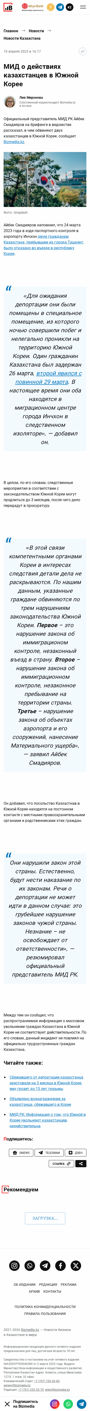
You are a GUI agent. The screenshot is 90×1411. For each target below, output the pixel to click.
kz (70, 7)
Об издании (25, 1284)
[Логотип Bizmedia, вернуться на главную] (8, 7)
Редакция (48, 1284)
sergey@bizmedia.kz (17, 1385)
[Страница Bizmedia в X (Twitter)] (76, 1265)
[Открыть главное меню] (83, 7)
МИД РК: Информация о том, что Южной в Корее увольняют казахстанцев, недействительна (48, 1120)
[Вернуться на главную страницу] (82, 51)
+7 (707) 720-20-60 (47, 1381)
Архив (34, 1291)
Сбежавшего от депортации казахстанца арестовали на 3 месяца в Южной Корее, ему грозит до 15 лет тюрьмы (46, 1083)
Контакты (52, 1291)
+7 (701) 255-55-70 (31, 1389)
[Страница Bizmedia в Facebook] (60, 1265)
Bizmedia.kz (14, 142)
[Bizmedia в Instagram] (55, 1404)
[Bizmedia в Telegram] (81, 1404)
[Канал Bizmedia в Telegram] (45, 1265)
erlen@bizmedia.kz (57, 1389)
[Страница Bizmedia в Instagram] (14, 1265)
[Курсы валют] (51, 7)
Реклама (69, 1284)
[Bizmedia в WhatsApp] (68, 1404)
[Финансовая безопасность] (32, 7)
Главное (11, 31)
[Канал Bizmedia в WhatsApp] (29, 1265)
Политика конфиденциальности (45, 1306)
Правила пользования (45, 1313)
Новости (36, 31)
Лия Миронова (31, 97)
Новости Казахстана (22, 38)
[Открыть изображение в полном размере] (45, 179)
